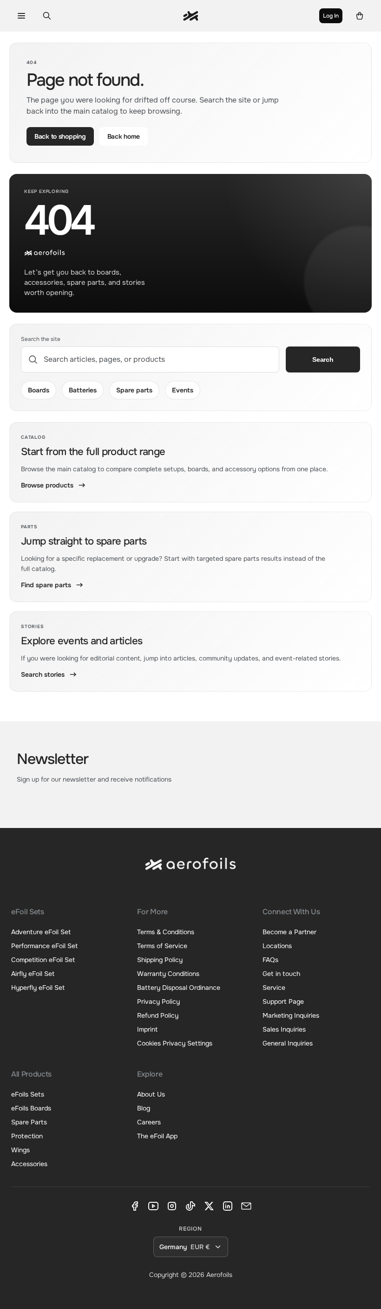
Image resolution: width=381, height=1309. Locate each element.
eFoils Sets (27, 1094)
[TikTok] (190, 1206)
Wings (20, 1150)
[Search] (47, 16)
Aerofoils (219, 1274)
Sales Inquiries (284, 1029)
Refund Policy (157, 1015)
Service (274, 987)
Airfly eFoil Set (32, 973)
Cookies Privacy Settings (174, 1043)
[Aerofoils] (190, 871)
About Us (151, 1094)
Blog (143, 1108)
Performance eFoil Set (44, 946)
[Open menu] (21, 16)
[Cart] (360, 16)
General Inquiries (288, 1043)
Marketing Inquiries (291, 1015)
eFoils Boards (31, 1108)
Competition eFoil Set (43, 960)
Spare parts (134, 390)
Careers (149, 1122)
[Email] (246, 1206)
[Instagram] (171, 1206)
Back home (123, 136)
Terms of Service (162, 946)
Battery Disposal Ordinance (178, 987)
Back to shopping (60, 136)
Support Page (283, 1001)
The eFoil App (157, 1136)
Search (322, 359)
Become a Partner (289, 932)
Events (182, 390)
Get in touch (281, 973)
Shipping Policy (160, 960)
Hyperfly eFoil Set (38, 987)
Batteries (83, 390)
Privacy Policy (158, 1001)
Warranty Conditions (168, 973)
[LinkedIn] (227, 1206)
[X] (209, 1206)
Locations (277, 946)
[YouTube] (153, 1206)
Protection (27, 1136)
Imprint (147, 1029)
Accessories (29, 1164)
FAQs (270, 960)
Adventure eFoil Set (41, 932)
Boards (38, 390)
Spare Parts (29, 1122)
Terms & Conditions (165, 932)
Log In (331, 15)
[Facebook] (134, 1206)
